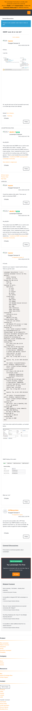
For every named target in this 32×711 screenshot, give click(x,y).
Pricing (1, 648)
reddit (1, 697)
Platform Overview (4, 644)
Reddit (9, 5)
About (1, 661)
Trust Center (3, 701)
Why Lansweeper (4, 643)
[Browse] (2, 13)
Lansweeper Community (8, 13)
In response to (18, 257)
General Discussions (8, 18)
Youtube (2, 693)
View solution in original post (10, 162)
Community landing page (10, 7)
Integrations (3, 646)
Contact (2, 663)
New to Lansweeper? (16, 561)
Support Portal (19, 5)
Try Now (16, 574)
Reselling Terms (4, 709)
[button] (16, 64)
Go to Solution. (10, 113)
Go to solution (16, 37)
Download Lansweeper (5, 650)
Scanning (9, 115)
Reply (26, 121)
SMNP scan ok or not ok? (12, 32)
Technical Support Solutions (10, 601)
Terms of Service (4, 707)
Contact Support (4, 677)
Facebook (2, 689)
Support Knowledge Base (6, 675)
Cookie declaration (4, 705)
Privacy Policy (3, 703)
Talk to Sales (4, 687)
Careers (2, 664)
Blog (1, 673)
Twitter (1, 691)
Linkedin (2, 695)
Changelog (2, 652)
